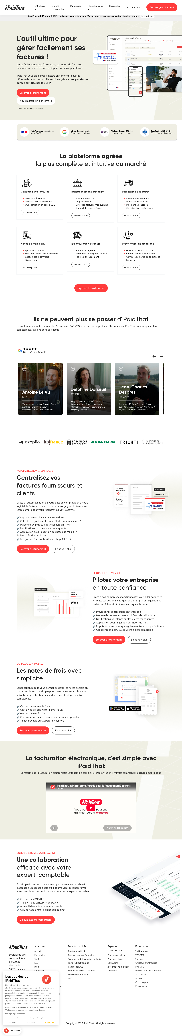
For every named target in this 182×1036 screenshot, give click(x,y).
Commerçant (142, 982)
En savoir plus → (30, 212)
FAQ (36, 962)
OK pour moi (49, 1022)
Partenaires (75, 6)
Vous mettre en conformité (36, 100)
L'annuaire (113, 962)
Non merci (12, 1022)
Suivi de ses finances (78, 974)
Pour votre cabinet (117, 955)
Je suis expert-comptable (35, 919)
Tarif (36, 959)
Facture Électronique (78, 962)
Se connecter (133, 7)
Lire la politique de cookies (15, 1014)
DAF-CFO (139, 966)
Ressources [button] (114, 6)
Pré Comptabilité (76, 951)
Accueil (37, 951)
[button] (12, 1031)
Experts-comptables (58, 7)
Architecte (140, 974)
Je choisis (31, 1022)
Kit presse (39, 970)
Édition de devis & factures (81, 970)
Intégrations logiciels (118, 966)
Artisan (139, 978)
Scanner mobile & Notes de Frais (84, 959)
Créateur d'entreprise (146, 962)
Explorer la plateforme (91, 288)
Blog (36, 966)
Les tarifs (112, 970)
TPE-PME (139, 955)
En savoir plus (147, 16)
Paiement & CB (75, 966)
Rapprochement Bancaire (81, 955)
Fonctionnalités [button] (95, 6)
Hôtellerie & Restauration (148, 970)
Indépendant (141, 951)
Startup (139, 959)
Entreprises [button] (40, 6)
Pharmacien (141, 986)
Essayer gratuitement (162, 7)
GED (70, 978)
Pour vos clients (116, 959)
